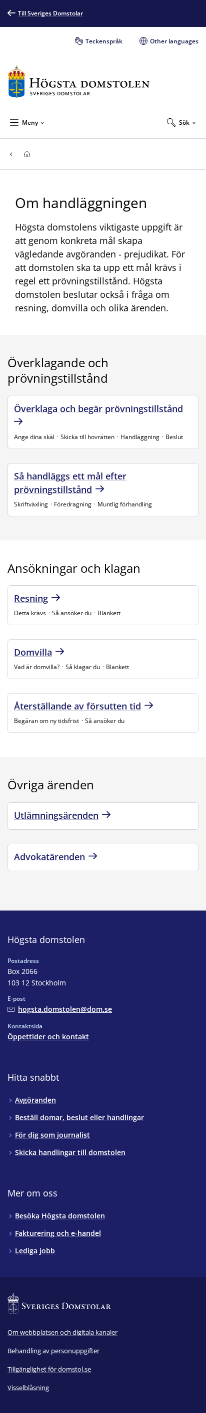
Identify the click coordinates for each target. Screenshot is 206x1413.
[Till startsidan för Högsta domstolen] (79, 81)
